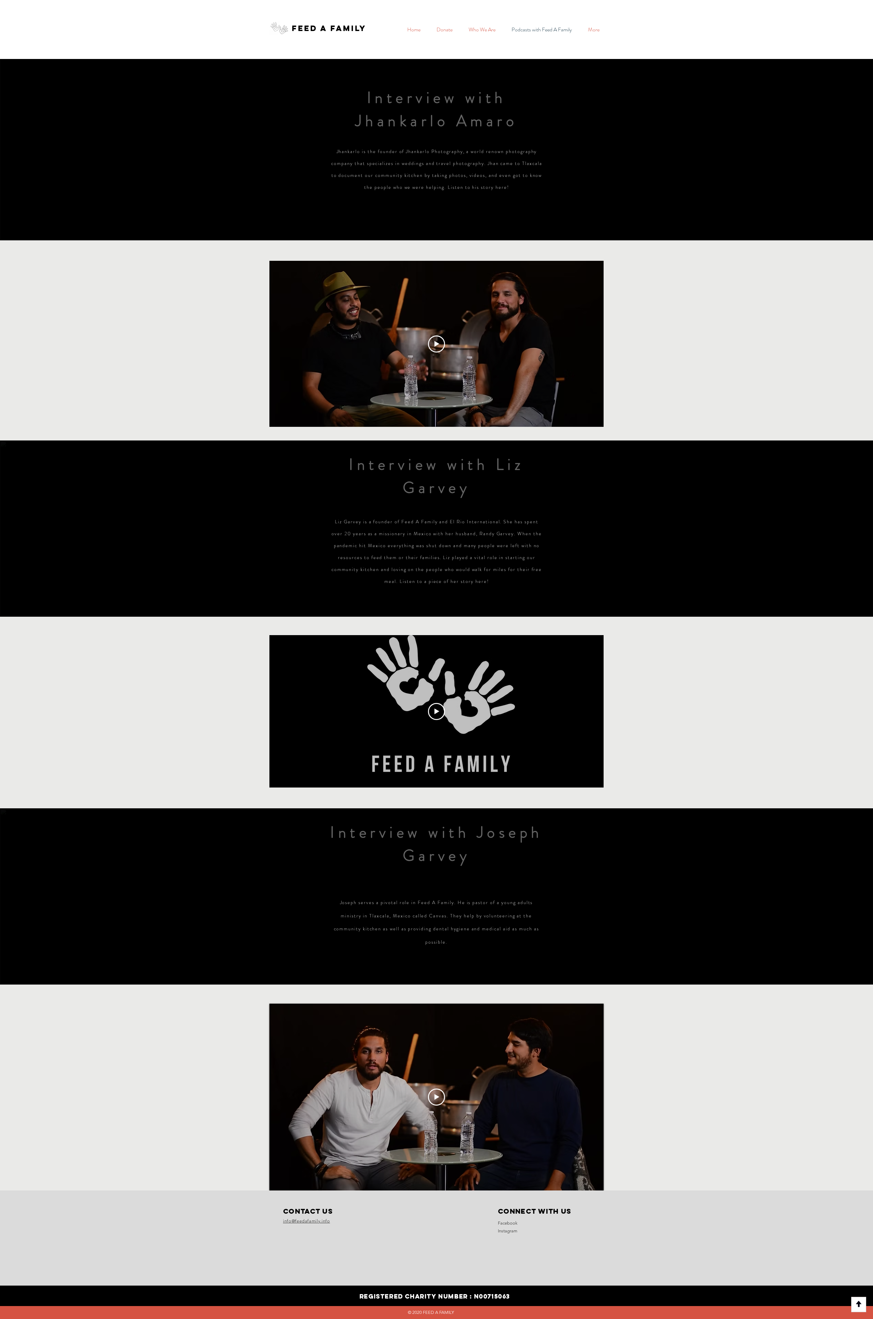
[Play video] (436, 344)
